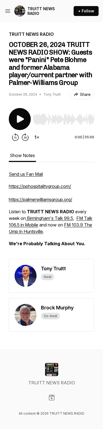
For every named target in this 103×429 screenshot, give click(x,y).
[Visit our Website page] (51, 397)
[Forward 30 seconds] (25, 137)
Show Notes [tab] (22, 155)
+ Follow (86, 11)
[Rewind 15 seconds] (15, 137)
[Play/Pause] (20, 119)
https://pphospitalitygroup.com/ (40, 186)
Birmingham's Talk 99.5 (49, 218)
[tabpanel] (51, 215)
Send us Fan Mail (26, 174)
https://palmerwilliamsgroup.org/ (40, 199)
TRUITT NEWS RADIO (41, 11)
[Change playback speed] (36, 137)
